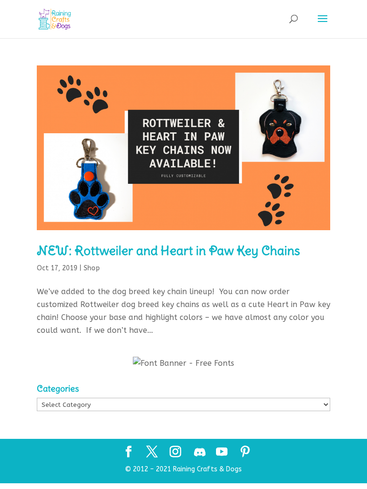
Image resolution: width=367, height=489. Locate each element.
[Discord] (199, 452)
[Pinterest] (245, 452)
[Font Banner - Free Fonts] (183, 363)
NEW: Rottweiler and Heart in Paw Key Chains (168, 250)
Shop (92, 268)
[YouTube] (221, 452)
